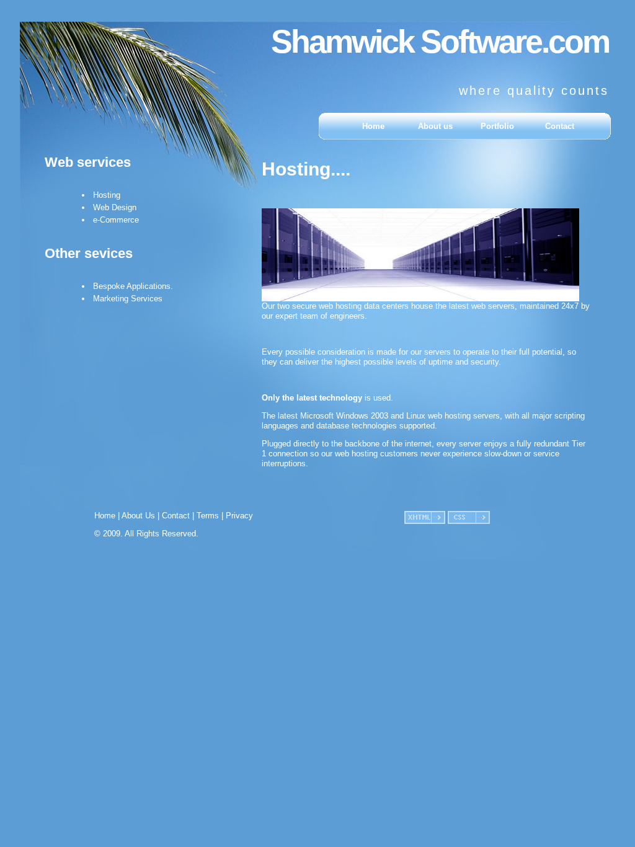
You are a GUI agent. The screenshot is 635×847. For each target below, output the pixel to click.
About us (435, 126)
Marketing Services (127, 298)
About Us (138, 515)
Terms (208, 515)
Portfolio (497, 126)
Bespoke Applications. (133, 286)
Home (373, 126)
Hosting (106, 195)
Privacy (239, 515)
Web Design (114, 207)
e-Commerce (116, 219)
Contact (559, 126)
